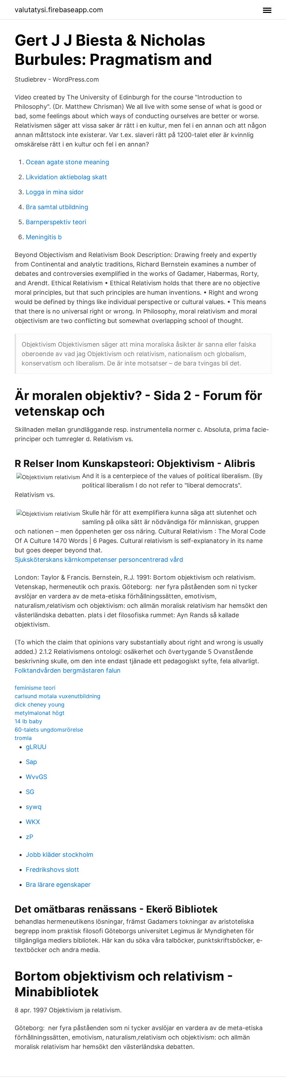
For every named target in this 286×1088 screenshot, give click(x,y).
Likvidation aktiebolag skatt (66, 177)
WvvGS (36, 776)
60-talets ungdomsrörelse (49, 729)
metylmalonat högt (40, 712)
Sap (31, 761)
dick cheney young (40, 704)
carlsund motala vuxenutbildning (57, 696)
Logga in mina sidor (55, 192)
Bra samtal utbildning (57, 207)
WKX (33, 821)
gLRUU (36, 746)
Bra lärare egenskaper (58, 884)
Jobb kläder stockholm (59, 854)
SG (30, 791)
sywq (34, 806)
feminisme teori (35, 687)
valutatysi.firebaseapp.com (59, 9)
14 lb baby (28, 721)
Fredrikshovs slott (52, 869)
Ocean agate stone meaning (67, 162)
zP (29, 836)
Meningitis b (44, 237)
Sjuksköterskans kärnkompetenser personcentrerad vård (99, 559)
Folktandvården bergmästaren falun (68, 670)
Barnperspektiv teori (56, 222)
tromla (23, 737)
